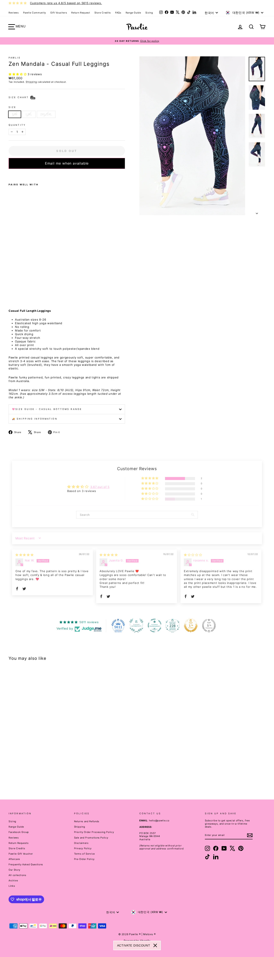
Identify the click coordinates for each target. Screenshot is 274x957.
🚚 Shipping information (34, 418)
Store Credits (102, 12)
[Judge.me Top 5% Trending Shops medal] (209, 625)
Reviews (14, 12)
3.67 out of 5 (99, 487)
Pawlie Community (34, 12)
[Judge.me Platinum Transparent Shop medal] (154, 625)
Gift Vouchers (58, 12)
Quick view (39, 758)
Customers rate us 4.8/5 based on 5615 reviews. (66, 3)
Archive (13, 880)
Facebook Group (19, 832)
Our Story (14, 869)
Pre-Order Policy (84, 859)
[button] (18, 74)
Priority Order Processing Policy (94, 832)
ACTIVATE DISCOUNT (133, 945)
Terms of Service (84, 853)
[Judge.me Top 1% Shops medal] (191, 625)
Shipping (31, 81)
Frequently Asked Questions (26, 864)
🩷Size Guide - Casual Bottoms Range (47, 409)
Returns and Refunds (86, 821)
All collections (17, 875)
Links (12, 885)
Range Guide (133, 12)
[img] (24, 554)
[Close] (155, 945)
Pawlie (15, 57)
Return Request (80, 12)
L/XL (29, 114)
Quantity (17, 125)
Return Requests (19, 843)
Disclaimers (81, 843)
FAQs (118, 12)
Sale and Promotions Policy (91, 837)
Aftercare (14, 859)
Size (12, 107)
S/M (15, 114)
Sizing (149, 12)
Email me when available (67, 163)
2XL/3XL (46, 114)
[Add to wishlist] (10, 174)
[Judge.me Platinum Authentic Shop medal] (136, 625)
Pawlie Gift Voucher (21, 853)
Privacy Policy (83, 848)
